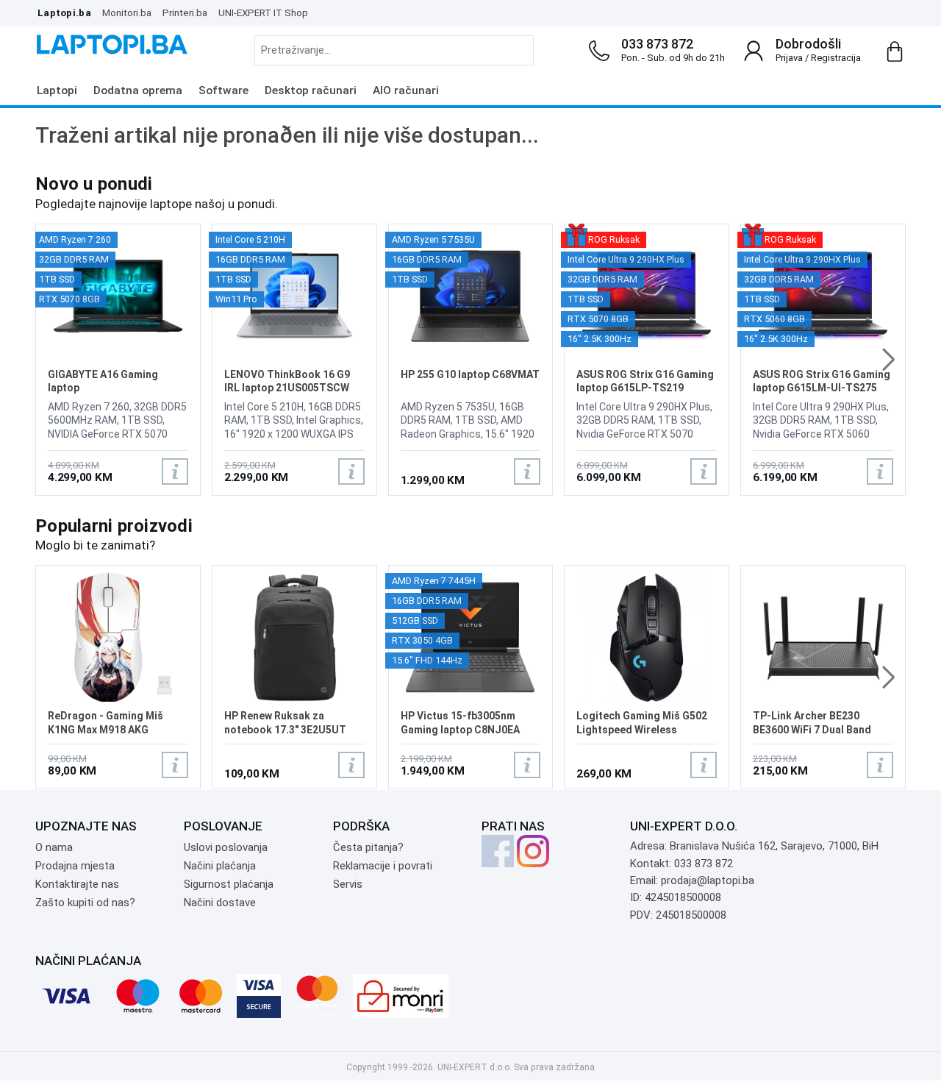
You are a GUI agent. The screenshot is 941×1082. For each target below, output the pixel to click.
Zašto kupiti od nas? (85, 902)
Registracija (836, 57)
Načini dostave (220, 902)
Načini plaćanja (220, 865)
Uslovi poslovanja (226, 847)
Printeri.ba (184, 12)
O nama (54, 847)
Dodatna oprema (137, 90)
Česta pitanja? (368, 847)
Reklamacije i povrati (382, 865)
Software (223, 90)
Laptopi (57, 90)
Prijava (789, 57)
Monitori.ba (126, 12)
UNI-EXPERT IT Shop (263, 12)
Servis (347, 884)
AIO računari (406, 90)
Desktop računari (311, 90)
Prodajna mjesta (75, 865)
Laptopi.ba (64, 12)
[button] (888, 360)
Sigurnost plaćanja (228, 884)
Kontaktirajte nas (77, 884)
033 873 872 (657, 43)
